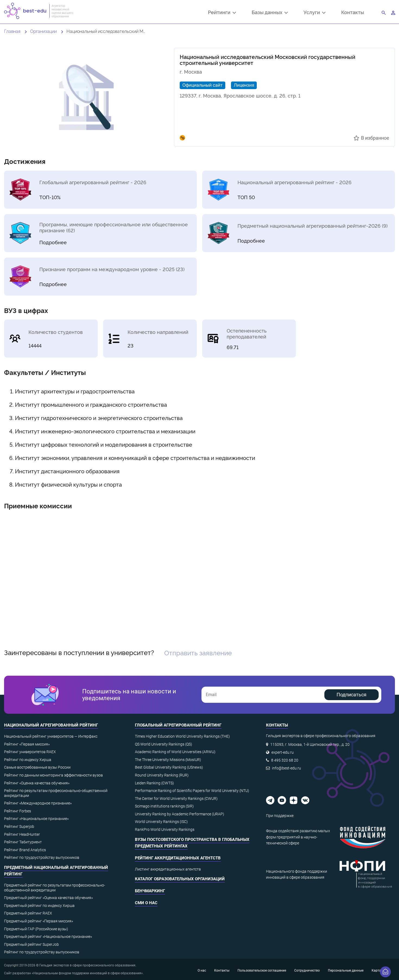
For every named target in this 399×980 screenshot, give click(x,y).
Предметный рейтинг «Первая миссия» (38, 921)
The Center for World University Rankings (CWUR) (176, 798)
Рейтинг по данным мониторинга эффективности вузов (53, 775)
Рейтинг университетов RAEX (30, 752)
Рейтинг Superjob (19, 826)
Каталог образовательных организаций (180, 878)
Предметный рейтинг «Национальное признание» (48, 936)
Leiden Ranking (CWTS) (154, 783)
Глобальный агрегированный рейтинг (178, 725)
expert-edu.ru (282, 752)
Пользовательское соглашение (261, 970)
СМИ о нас (146, 902)
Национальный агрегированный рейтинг (51, 725)
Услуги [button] (312, 12)
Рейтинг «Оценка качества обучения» (36, 783)
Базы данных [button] (268, 12)
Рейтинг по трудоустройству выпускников (41, 857)
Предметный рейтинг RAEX (28, 913)
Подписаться (351, 694)
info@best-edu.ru (286, 768)
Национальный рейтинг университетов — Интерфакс (50, 736)
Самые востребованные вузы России (37, 767)
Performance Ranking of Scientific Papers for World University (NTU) (192, 790)
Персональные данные (345, 970)
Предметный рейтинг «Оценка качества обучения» (48, 898)
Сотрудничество (307, 970)
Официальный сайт (202, 85)
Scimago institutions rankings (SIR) (164, 806)
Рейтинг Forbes (17, 811)
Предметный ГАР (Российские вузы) (36, 929)
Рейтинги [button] (220, 12)
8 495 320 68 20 (284, 760)
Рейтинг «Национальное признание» (36, 818)
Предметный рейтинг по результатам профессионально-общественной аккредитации (54, 887)
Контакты (352, 12)
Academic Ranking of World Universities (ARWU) (175, 752)
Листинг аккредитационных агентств (168, 869)
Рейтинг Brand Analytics (25, 850)
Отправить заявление (198, 652)
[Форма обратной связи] (385, 971)
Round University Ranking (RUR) (162, 775)
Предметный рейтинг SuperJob (31, 944)
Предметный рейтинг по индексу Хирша (39, 905)
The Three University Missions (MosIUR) (168, 759)
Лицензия (244, 85)
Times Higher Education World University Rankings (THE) (182, 736)
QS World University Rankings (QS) (163, 744)
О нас (202, 970)
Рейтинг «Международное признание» (38, 803)
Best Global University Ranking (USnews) (169, 767)
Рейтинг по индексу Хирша (27, 759)
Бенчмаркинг (150, 890)
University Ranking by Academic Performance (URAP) (179, 814)
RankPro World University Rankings (164, 829)
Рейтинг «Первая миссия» (27, 744)
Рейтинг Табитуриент (23, 842)
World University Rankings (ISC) (161, 821)
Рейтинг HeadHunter (22, 834)
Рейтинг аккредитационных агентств (178, 858)
